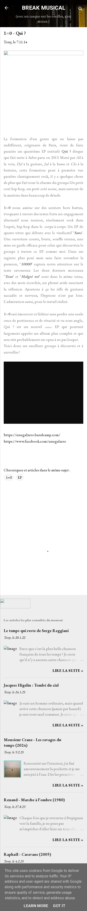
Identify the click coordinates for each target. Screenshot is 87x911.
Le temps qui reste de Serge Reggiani (36, 630)
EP (20, 477)
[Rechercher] (80, 9)
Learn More (36, 905)
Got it (59, 905)
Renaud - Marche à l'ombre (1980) (34, 799)
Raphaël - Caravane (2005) (27, 854)
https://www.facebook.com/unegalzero (35, 441)
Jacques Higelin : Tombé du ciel (31, 685)
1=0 (9, 477)
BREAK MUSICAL (43, 8)
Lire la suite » (67, 670)
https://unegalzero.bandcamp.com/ (32, 434)
